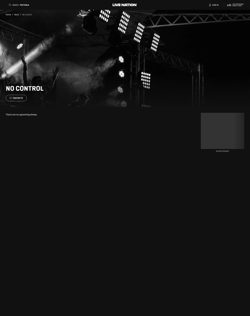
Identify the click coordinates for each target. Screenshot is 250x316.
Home (8, 14)
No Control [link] (27, 14)
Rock (16, 14)
